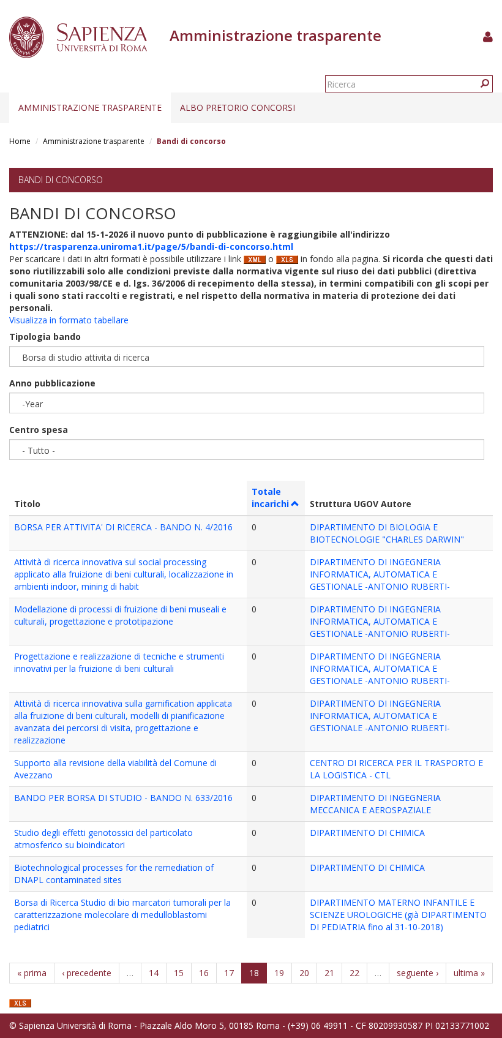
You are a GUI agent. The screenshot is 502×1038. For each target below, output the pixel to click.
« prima (32, 973)
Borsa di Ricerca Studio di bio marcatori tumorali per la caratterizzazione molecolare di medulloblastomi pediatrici (122, 915)
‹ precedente (86, 973)
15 (179, 973)
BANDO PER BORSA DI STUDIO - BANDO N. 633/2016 (123, 797)
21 (329, 973)
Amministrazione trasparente (90, 107)
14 (154, 973)
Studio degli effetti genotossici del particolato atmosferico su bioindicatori (103, 839)
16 (204, 973)
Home (20, 141)
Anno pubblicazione (52, 383)
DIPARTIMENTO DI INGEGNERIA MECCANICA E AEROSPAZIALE (375, 804)
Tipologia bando (45, 336)
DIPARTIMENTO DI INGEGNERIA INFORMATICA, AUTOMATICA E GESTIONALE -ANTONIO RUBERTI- (380, 574)
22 (354, 973)
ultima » (469, 973)
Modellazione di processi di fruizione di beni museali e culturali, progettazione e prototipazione (120, 615)
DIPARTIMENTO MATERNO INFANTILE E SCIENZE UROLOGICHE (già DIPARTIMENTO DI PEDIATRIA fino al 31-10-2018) (398, 915)
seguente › (417, 973)
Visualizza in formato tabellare (69, 320)
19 (279, 973)
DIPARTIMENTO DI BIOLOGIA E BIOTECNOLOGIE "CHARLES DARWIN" (387, 533)
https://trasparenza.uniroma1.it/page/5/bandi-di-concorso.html (151, 246)
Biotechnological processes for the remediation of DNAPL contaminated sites (114, 874)
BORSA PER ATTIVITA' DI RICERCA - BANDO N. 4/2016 (123, 527)
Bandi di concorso (60, 180)
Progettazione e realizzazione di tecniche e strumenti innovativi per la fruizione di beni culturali (119, 662)
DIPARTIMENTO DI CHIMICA (367, 832)
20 (304, 973)
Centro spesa (38, 429)
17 (229, 973)
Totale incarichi (270, 498)
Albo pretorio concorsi (237, 107)
